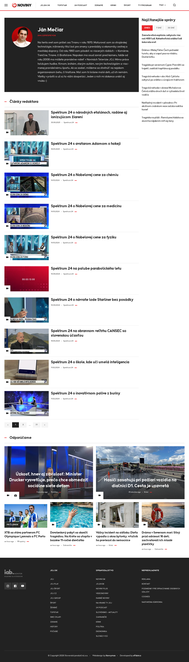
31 (37, 425)
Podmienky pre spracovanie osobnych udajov (161, 590)
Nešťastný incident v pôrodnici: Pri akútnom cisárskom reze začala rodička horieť (162, 106)
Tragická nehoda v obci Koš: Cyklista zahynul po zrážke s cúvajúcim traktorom (163, 78)
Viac (161, 5)
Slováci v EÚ (102, 636)
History (54, 627)
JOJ (52, 579)
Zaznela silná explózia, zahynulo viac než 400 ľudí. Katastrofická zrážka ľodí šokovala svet (162, 38)
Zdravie (99, 5)
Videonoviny (102, 593)
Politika (100, 627)
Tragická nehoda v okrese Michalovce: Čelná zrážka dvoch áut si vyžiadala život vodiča (163, 91)
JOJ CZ (53, 593)
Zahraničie (101, 617)
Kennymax (110, 656)
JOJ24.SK (45, 5)
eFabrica (137, 656)
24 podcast (81, 5)
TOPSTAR (62, 5)
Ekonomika (101, 631)
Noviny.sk (100, 579)
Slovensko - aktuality (107, 612)
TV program (145, 5)
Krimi (113, 5)
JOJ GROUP (55, 598)
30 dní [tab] (171, 28)
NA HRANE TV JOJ (104, 603)
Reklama (146, 579)
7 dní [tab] (159, 28)
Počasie (54, 631)
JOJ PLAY (54, 584)
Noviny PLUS (102, 589)
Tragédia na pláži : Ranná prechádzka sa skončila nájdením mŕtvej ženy (162, 119)
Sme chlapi (55, 617)
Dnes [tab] (147, 28)
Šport (127, 5)
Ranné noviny (102, 598)
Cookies (146, 597)
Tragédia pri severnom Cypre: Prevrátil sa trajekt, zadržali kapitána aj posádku (163, 67)
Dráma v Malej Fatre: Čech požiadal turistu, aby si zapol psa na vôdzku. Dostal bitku (160, 53)
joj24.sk (100, 584)
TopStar (54, 612)
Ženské (53, 608)
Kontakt (146, 584)
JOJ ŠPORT (55, 589)
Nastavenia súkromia (152, 602)
